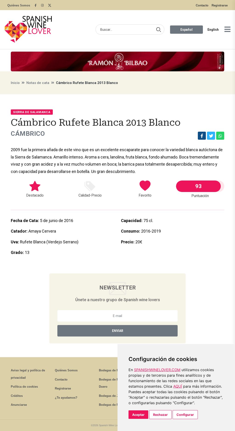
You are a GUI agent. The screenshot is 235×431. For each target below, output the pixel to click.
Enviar (117, 331)
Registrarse (220, 5)
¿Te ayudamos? (66, 397)
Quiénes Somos (18, 5)
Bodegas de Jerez (111, 396)
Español (186, 29)
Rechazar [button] (160, 415)
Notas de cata (37, 83)
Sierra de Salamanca (31, 112)
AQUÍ (177, 386)
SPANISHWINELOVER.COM (157, 369)
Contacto (202, 5)
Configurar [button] (185, 415)
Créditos (17, 396)
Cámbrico (28, 133)
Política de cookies (24, 386)
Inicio (15, 83)
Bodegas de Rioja (111, 370)
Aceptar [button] (138, 415)
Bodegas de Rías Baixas (116, 404)
